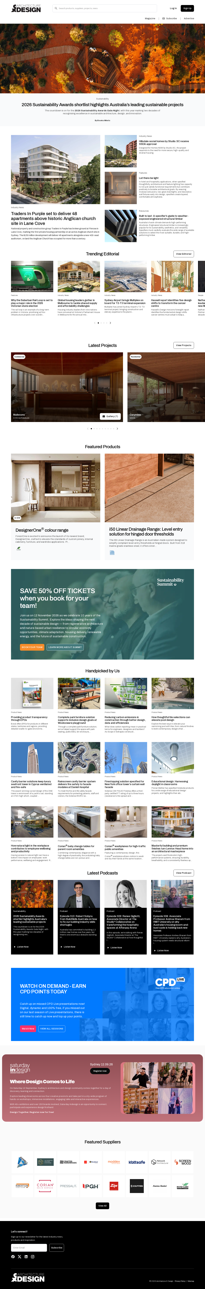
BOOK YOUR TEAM (32, 647)
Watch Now (28, 1028)
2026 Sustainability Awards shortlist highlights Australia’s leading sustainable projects (102, 104)
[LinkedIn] (26, 1257)
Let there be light (149, 178)
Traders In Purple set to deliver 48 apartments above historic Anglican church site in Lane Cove (53, 218)
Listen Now (23, 947)
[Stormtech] (112, 553)
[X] (19, 1257)
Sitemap (191, 1281)
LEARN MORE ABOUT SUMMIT (65, 647)
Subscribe (171, 18)
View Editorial (183, 254)
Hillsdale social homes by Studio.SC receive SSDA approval (164, 143)
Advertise (189, 18)
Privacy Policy (180, 1281)
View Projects (183, 345)
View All (102, 1206)
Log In (173, 8)
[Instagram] (33, 1257)
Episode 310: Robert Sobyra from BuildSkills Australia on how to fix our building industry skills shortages (78, 920)
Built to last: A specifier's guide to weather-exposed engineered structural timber (163, 217)
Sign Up (187, 8)
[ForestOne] (18, 549)
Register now (100, 1071)
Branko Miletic (103, 120)
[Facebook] (13, 1257)
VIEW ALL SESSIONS (51, 1028)
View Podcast (183, 873)
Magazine (150, 18)
